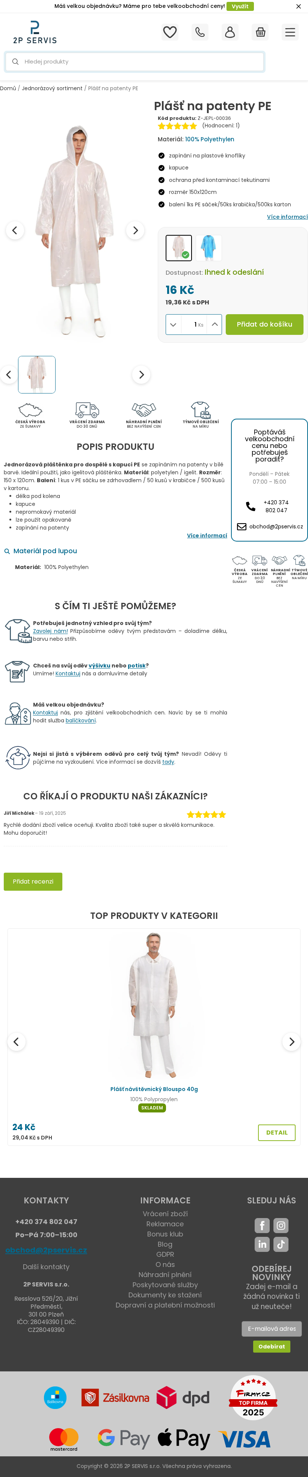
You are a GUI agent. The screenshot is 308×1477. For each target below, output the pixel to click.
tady (168, 762)
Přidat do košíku (264, 324)
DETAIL (277, 1132)
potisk (137, 665)
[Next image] (135, 230)
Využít (240, 6)
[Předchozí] (17, 1042)
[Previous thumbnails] (9, 375)
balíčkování (81, 720)
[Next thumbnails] (141, 375)
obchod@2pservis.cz (46, 1250)
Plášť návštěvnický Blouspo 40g (154, 1089)
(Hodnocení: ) (221, 125)
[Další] (291, 1042)
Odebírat (271, 1346)
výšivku (99, 665)
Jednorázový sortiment (52, 88)
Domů (8, 88)
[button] (135, 62)
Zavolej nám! (50, 631)
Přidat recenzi (33, 881)
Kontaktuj (68, 673)
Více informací (287, 217)
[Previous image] (15, 230)
